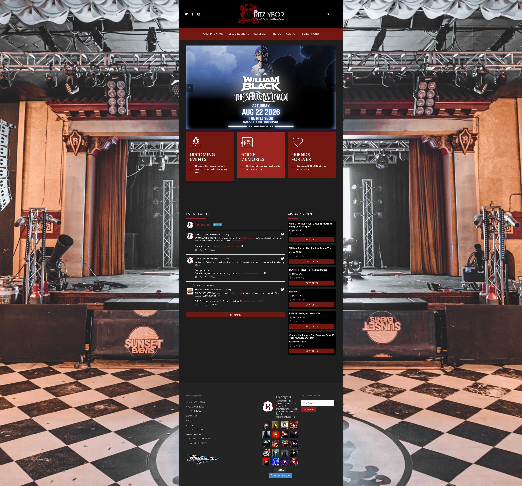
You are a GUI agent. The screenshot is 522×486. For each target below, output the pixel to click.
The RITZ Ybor (202, 234)
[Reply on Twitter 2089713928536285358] (196, 305)
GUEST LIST (191, 416)
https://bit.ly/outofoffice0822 (250, 273)
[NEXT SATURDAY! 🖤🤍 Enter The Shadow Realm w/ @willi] (284, 462)
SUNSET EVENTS (193, 434)
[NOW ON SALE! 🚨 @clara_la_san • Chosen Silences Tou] (266, 434)
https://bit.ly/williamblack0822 (227, 246)
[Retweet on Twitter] (194, 285)
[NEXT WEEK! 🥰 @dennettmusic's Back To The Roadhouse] (266, 425)
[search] (328, 14)
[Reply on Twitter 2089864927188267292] (196, 250)
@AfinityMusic (238, 240)
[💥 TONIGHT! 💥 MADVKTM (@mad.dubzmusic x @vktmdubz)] (294, 425)
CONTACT (190, 425)
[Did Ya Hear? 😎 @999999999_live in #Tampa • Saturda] (275, 453)
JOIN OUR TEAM (196, 429)
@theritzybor (215, 234)
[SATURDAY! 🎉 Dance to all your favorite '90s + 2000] (294, 443)
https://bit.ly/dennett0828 (252, 301)
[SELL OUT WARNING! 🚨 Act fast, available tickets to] (294, 434)
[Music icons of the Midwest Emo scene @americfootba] (266, 462)
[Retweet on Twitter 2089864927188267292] (201, 250)
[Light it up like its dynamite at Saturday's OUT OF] (284, 434)
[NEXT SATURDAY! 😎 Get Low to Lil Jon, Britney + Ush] (294, 462)
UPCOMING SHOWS (195, 406)
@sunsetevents (216, 290)
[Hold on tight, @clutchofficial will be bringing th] (275, 462)
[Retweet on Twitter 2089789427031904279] (201, 277)
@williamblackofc (247, 238)
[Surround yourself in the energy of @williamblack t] (275, 425)
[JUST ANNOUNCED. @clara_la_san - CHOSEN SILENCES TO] (284, 453)
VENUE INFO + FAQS (195, 402)
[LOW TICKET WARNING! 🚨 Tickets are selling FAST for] (266, 453)
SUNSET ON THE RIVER (199, 438)
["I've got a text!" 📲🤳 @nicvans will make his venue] (275, 443)
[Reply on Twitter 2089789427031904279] (196, 277)
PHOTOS (190, 420)
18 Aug (226, 259)
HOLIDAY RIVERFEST (198, 443)
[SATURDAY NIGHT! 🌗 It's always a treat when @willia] (284, 443)
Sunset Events (202, 289)
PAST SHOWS (195, 411)
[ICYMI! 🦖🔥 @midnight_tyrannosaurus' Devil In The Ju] (294, 453)
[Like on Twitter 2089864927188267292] (206, 250)
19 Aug (226, 234)
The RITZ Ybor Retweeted (205, 285)
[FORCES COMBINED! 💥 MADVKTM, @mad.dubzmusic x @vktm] (266, 443)
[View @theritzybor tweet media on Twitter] (242, 246)
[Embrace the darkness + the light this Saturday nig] (275, 434)
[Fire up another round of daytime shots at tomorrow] (284, 425)
